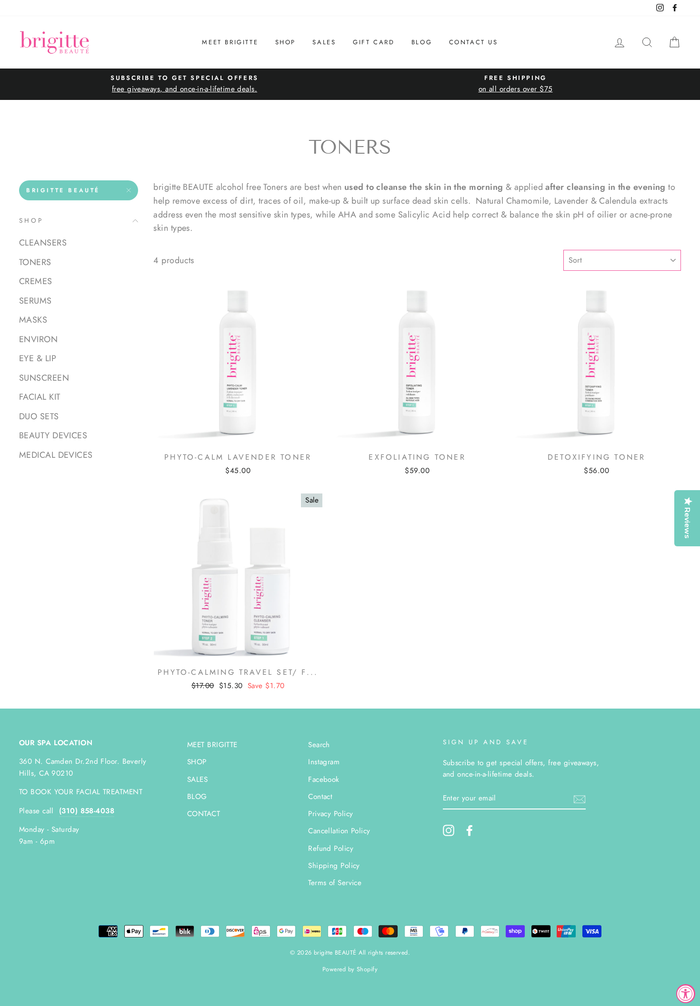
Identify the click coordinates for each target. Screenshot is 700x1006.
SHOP (285, 42)
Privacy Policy (330, 814)
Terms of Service (334, 883)
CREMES (35, 281)
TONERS (35, 262)
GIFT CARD (373, 42)
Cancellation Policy (339, 831)
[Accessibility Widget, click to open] (685, 993)
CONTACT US (473, 42)
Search (319, 745)
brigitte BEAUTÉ (63, 190)
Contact (320, 796)
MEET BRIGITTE (230, 42)
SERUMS (35, 300)
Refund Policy (330, 848)
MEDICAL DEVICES (56, 454)
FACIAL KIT (39, 397)
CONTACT (203, 814)
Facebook (324, 779)
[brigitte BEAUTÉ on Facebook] (469, 830)
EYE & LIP (37, 358)
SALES (324, 42)
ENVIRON (38, 339)
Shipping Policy (334, 865)
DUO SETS (39, 416)
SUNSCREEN (44, 377)
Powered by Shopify (350, 969)
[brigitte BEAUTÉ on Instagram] (448, 830)
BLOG (421, 42)
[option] (184, 84)
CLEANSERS (43, 243)
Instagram (324, 762)
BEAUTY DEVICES (53, 435)
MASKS (33, 320)
